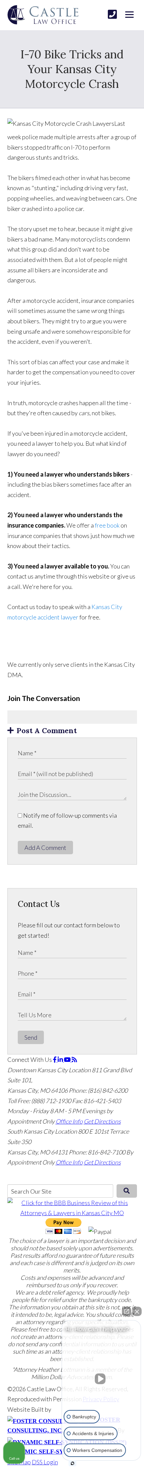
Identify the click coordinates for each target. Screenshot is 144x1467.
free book (107, 525)
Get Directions (102, 1121)
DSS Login (45, 1462)
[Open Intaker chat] (72, 1463)
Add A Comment (45, 847)
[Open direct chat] (126, 1311)
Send (30, 1037)
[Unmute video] (101, 1379)
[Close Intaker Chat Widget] (137, 1311)
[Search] (127, 1191)
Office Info (69, 1121)
